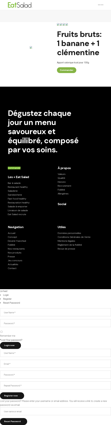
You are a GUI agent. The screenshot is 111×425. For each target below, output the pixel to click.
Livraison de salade (18, 210)
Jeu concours (15, 260)
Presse (11, 256)
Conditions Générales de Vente (74, 237)
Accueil (11, 233)
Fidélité (61, 189)
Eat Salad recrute (17, 214)
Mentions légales (66, 240)
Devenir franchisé (17, 240)
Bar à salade (14, 183)
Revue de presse (66, 248)
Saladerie (13, 190)
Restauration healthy (19, 202)
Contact (12, 268)
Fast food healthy (17, 198)
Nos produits (14, 252)
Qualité (61, 178)
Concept (12, 237)
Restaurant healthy (18, 186)
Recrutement (64, 185)
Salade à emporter (17, 206)
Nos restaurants (16, 248)
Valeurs (61, 174)
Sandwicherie (15, 194)
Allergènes (63, 193)
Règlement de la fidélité (70, 244)
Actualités (13, 264)
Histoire (62, 181)
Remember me (7, 335)
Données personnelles (69, 233)
